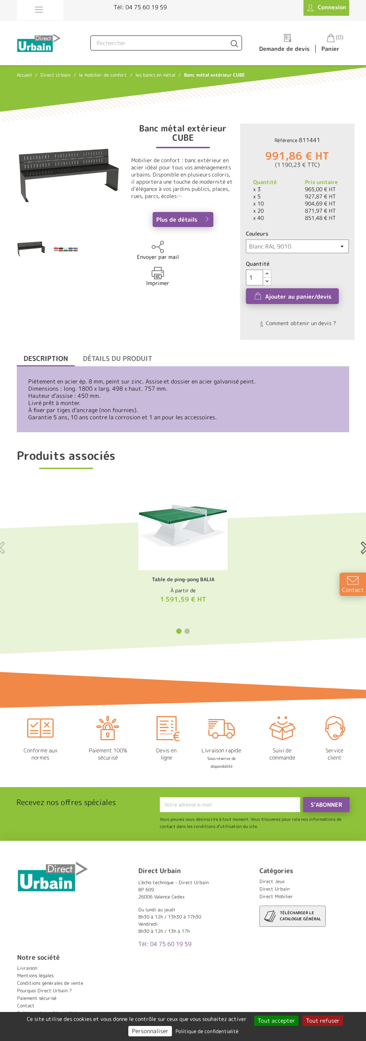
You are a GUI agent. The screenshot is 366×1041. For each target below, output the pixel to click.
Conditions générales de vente (50, 983)
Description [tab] (46, 358)
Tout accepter (276, 1021)
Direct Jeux (272, 881)
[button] (179, 631)
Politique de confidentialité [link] (206, 1031)
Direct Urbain (274, 889)
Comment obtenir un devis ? (300, 323)
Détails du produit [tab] (117, 358)
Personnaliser (150, 1031)
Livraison (27, 968)
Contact (26, 1005)
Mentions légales (35, 975)
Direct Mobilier (276, 896)
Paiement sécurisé (36, 998)
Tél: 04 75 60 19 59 (140, 7)
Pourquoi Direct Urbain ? (44, 990)
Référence (285, 140)
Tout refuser (323, 1021)
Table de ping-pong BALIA (183, 579)
